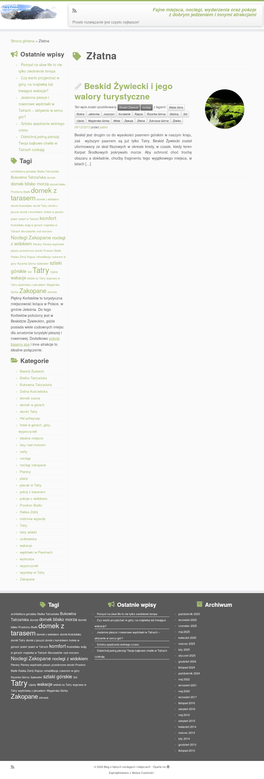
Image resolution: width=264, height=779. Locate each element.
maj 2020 (184, 691)
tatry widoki (28, 532)
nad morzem (44, 231)
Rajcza (31, 257)
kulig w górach (34, 225)
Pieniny (37, 244)
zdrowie (52, 292)
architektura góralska (23, 171)
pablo (104, 127)
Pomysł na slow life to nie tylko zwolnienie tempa (127, 614)
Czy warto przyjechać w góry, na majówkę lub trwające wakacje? (39, 84)
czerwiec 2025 (187, 626)
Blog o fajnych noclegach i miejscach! (127, 767)
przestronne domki (31, 251)
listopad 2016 (186, 703)
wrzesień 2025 (187, 620)
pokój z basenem (32, 491)
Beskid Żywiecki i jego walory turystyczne (124, 91)
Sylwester (43, 263)
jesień (14, 219)
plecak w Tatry (31, 485)
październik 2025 (189, 614)
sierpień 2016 (186, 709)
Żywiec (177, 121)
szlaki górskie (57, 676)
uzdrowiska (28, 538)
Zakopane (32, 290)
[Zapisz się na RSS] (76, 10)
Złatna (141, 121)
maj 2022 (184, 679)
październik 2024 (189, 673)
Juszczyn (109, 114)
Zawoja (128, 121)
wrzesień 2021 (187, 685)
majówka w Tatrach (35, 653)
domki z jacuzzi (35, 640)
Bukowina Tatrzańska (28, 177)
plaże (24, 478)
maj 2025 (184, 632)
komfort (48, 217)
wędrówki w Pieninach (36, 552)
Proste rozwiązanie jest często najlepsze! (105, 22)
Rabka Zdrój (18, 257)
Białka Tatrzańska (48, 171)
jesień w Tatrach (29, 219)
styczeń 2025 (186, 655)
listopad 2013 (186, 750)
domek (51, 177)
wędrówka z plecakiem (32, 285)
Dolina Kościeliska (33, 391)
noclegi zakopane (33, 464)
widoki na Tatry (36, 278)
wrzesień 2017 (187, 697)
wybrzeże (27, 558)
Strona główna (23, 40)
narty (23, 451)
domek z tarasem (34, 193)
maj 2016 (184, 715)
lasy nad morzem (33, 444)
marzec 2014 (186, 732)
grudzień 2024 (187, 661)
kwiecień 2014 (187, 727)
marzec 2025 (186, 643)
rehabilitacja (43, 257)
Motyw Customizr (143, 772)
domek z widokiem (48, 199)
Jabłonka (94, 114)
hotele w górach (53, 212)
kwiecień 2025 (187, 637)
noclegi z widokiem (70, 658)
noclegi (25, 458)
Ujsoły (54, 272)
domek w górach (32, 404)
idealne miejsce (31, 438)
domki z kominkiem (31, 212)
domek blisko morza (30, 183)
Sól (29, 272)
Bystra (80, 114)
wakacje (18, 277)
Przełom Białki (52, 251)
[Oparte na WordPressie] (168, 765)
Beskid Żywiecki (32, 371)
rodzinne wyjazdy (33, 518)
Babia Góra (176, 107)
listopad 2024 (186, 667)
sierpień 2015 (186, 721)
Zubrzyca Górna (159, 121)
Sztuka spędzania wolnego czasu (118, 644)
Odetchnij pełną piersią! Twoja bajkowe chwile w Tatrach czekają (39, 143)
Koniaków (124, 114)
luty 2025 (184, 649)
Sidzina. (174, 114)
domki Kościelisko (21, 206)
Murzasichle (28, 231)
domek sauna (30, 398)
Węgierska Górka (98, 121)
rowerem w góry (69, 671)
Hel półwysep (30, 418)
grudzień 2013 (187, 744)
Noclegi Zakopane (31, 237)
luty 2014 (184, 738)
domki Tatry (40, 206)
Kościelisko (17, 225)
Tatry (40, 269)
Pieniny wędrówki (53, 244)
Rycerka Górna (26, 263)
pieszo (15, 251)
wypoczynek (29, 565)
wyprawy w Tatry (32, 572)
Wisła (116, 121)
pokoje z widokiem (33, 498)
